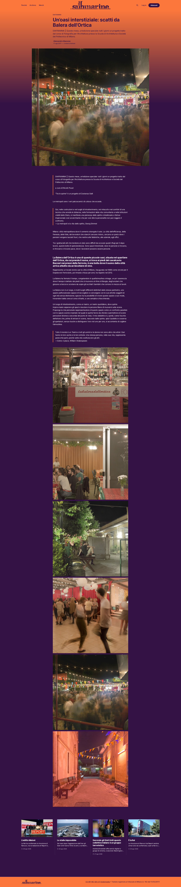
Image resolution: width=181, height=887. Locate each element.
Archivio (33, 5)
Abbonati (154, 5)
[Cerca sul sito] (137, 5)
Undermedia (105, 882)
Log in (144, 5)
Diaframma (57, 15)
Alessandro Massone (61, 41)
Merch (41, 5)
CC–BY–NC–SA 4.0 (93, 882)
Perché (24, 5)
